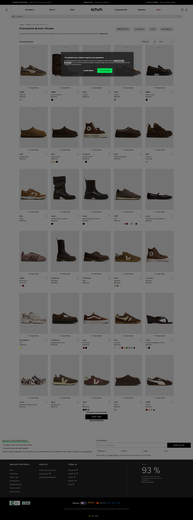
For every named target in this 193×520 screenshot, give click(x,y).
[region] (97, 64)
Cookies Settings (88, 70)
